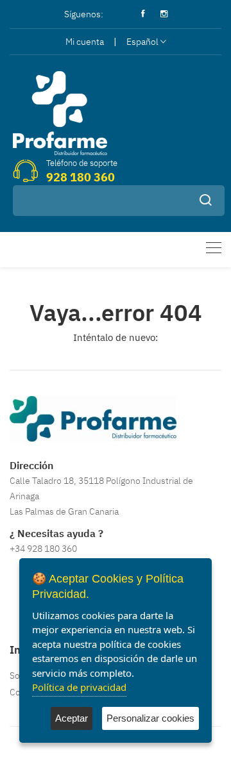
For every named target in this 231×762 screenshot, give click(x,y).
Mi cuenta (84, 41)
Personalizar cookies (150, 718)
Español (142, 41)
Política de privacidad (79, 687)
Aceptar (71, 718)
